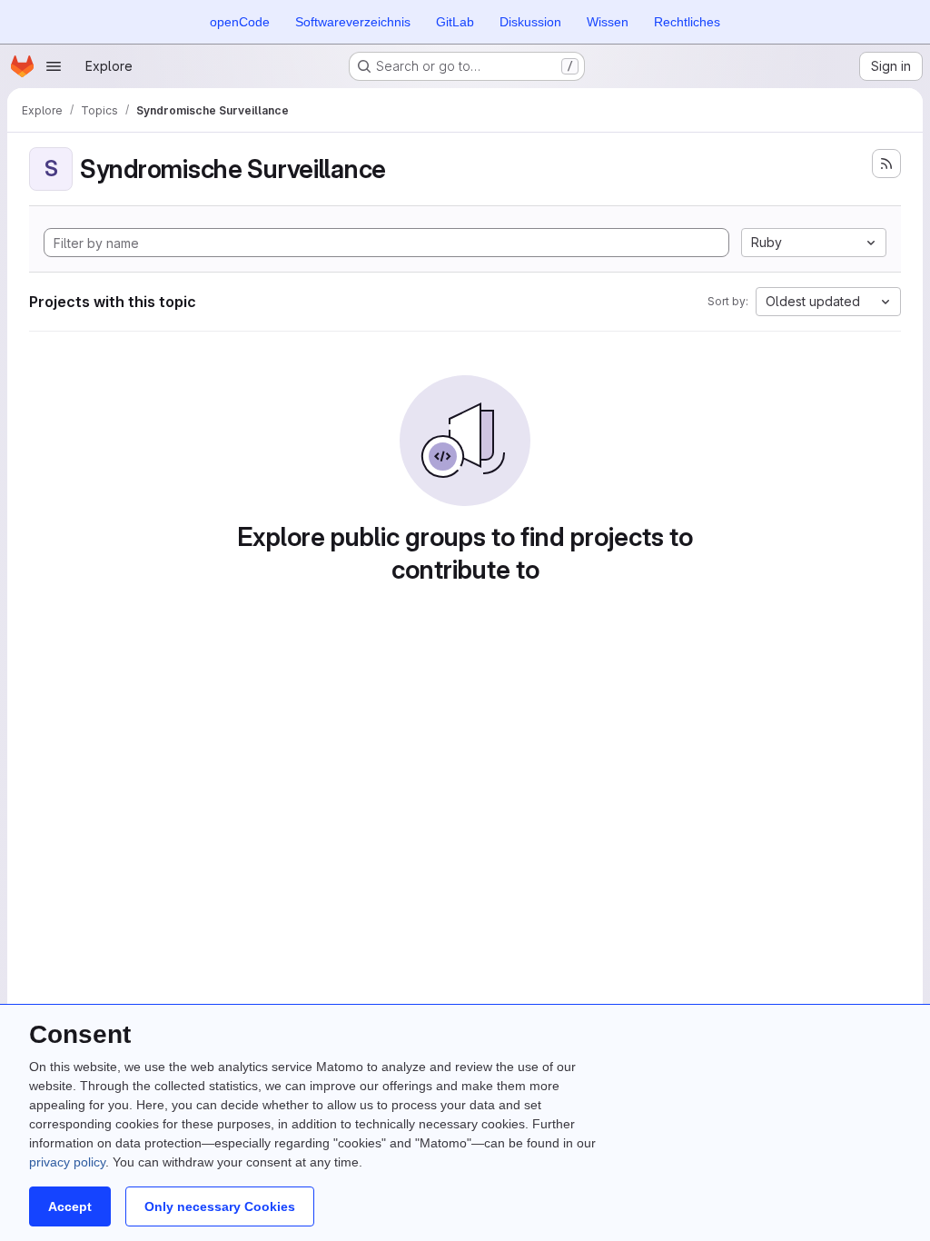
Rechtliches (687, 22)
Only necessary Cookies (219, 1206)
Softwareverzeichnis (353, 22)
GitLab (455, 22)
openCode (240, 22)
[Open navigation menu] (53, 66)
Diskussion (530, 22)
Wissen (607, 22)
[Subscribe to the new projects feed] (886, 163)
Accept (70, 1206)
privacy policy (67, 1162)
